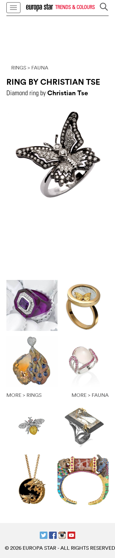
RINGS (18, 67)
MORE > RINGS (24, 395)
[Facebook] (53, 535)
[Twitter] (44, 535)
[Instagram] (62, 535)
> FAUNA (37, 67)
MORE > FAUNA (90, 395)
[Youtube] (71, 535)
